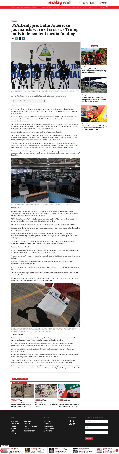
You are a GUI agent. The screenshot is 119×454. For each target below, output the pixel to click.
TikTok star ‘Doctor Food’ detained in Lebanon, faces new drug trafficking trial (22, 404)
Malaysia (33, 448)
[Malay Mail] (59, 5)
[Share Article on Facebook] (23, 39)
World (81, 448)
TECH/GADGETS (76, 7)
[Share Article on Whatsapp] (16, 39)
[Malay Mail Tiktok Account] (90, 3)
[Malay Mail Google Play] (74, 422)
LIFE (43, 7)
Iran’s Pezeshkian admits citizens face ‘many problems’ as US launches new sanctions (69, 404)
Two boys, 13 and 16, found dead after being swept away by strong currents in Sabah (93, 70)
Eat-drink (10, 448)
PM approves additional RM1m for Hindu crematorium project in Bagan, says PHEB (109, 451)
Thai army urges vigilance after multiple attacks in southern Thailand (85, 451)
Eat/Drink (15, 433)
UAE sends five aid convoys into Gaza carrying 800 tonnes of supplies (46, 404)
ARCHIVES (47, 421)
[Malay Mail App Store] (70, 422)
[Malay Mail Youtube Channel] (93, 3)
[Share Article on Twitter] (20, 39)
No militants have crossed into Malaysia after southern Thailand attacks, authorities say (61, 451)
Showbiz (27, 421)
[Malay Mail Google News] (74, 425)
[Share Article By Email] (13, 39)
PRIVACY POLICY (49, 426)
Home (13, 7)
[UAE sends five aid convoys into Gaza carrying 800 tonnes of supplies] (46, 391)
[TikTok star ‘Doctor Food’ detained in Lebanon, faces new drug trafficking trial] (22, 391)
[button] (44, 101)
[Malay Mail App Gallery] (70, 425)
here (64, 96)
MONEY (33, 7)
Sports (26, 428)
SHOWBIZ (56, 7)
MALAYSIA (19, 7)
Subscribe (89, 438)
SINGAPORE (27, 7)
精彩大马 (102, 7)
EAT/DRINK (49, 7)
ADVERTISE (48, 431)
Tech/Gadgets (29, 431)
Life (12, 431)
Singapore (15, 423)
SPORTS (68, 7)
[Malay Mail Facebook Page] (80, 3)
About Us (103, 2)
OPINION (62, 7)
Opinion (27, 423)
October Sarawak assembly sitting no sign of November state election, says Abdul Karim (94, 127)
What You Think (87, 7)
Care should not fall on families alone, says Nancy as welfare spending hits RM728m (38, 451)
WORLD (39, 7)
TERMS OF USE (49, 428)
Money (13, 428)
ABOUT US (47, 423)
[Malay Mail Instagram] (87, 3)
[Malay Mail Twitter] (84, 3)
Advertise (103, 3)
